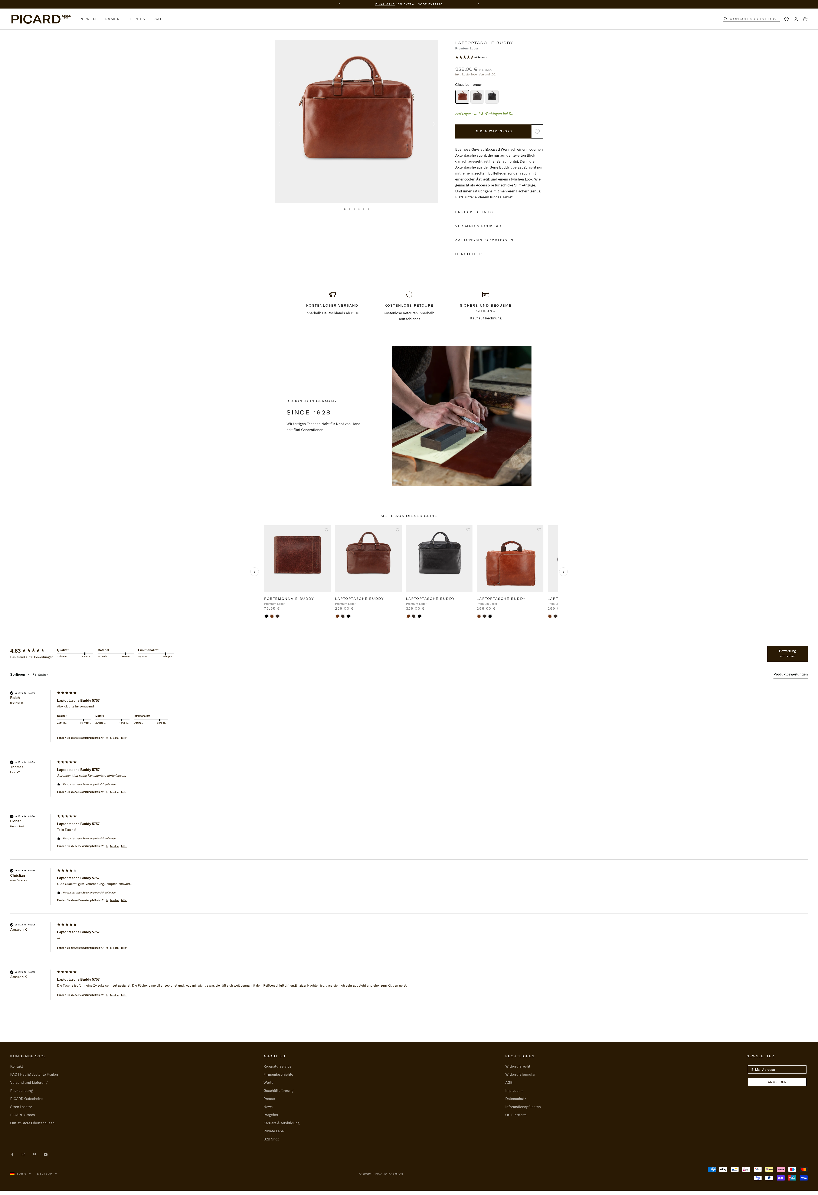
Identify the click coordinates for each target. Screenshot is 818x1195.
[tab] (790, 675)
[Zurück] (254, 571)
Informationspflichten (523, 1106)
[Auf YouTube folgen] (45, 1154)
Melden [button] (114, 737)
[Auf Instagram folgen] (23, 1154)
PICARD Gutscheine (26, 1098)
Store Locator (21, 1106)
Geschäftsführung (278, 1090)
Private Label (274, 1131)
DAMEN (112, 19)
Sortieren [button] (18, 674)
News (268, 1106)
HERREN (137, 19)
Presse (269, 1098)
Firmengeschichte (278, 1074)
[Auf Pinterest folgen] (34, 1154)
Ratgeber (271, 1115)
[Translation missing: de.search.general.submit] (725, 19)
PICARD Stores (22, 1115)
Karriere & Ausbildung (282, 1123)
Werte (268, 1082)
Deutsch (45, 1173)
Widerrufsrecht (517, 1066)
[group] (32, 651)
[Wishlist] (786, 19)
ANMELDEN (777, 1082)
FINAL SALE (385, 4)
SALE (159, 19)
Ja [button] (107, 737)
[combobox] (756, 19)
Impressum (514, 1090)
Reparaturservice (277, 1066)
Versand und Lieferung (29, 1082)
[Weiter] (563, 571)
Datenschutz (515, 1098)
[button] (499, 57)
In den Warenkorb (493, 131)
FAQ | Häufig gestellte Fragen (34, 1074)
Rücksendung (21, 1090)
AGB (509, 1082)
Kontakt (16, 1066)
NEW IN (88, 19)
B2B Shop (271, 1139)
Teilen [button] (124, 737)
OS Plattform (516, 1115)
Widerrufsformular (520, 1074)
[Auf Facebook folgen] (12, 1154)
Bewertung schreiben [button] (787, 653)
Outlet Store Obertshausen (32, 1123)
